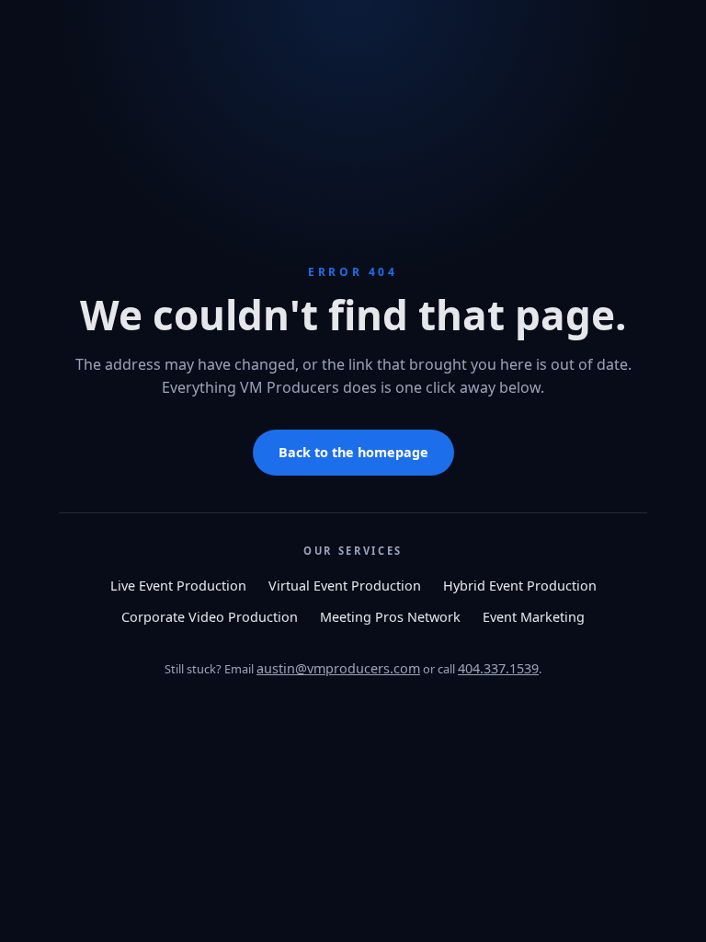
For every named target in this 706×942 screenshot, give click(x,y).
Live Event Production (178, 585)
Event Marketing (534, 617)
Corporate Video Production (209, 617)
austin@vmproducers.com (338, 668)
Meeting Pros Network (390, 617)
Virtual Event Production (344, 585)
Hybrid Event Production (520, 585)
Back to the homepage (353, 452)
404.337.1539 (498, 668)
